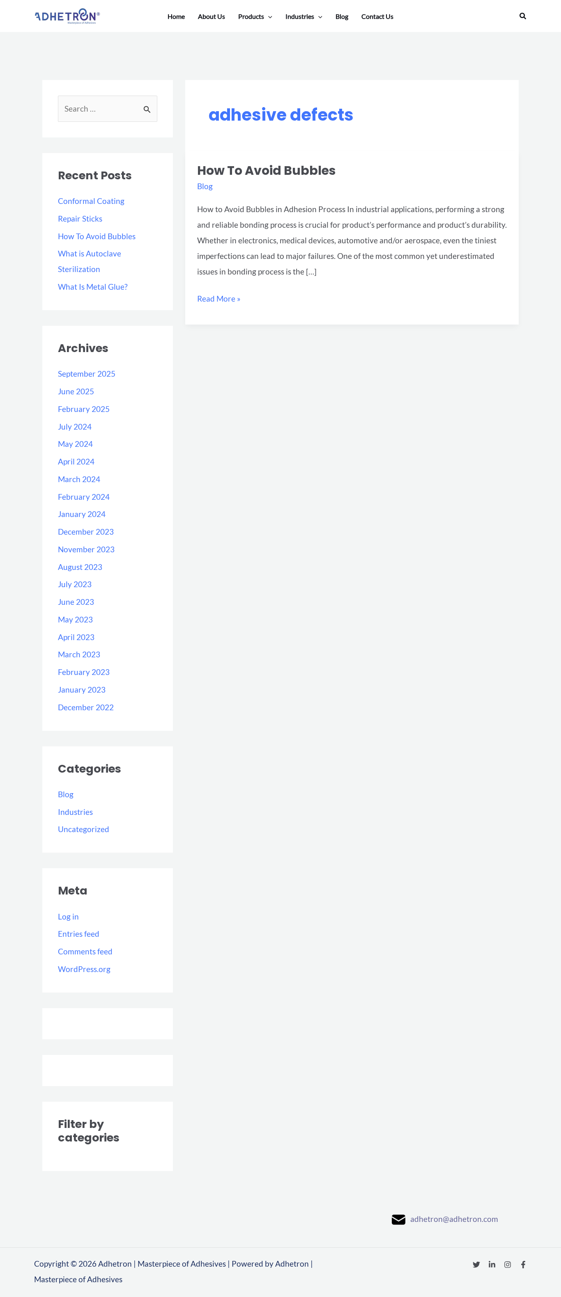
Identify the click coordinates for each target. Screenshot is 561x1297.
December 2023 (86, 531)
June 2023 (76, 601)
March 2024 (79, 479)
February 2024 (84, 496)
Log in (68, 916)
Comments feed (85, 951)
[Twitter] (476, 1264)
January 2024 (82, 514)
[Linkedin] (492, 1264)
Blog (66, 794)
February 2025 (84, 409)
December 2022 (86, 707)
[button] (523, 16)
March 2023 (79, 654)
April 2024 (76, 461)
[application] (268, 16)
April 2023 (76, 637)
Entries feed (78, 933)
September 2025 (86, 373)
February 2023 (84, 672)
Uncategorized (83, 829)
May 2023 (75, 619)
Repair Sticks (80, 218)
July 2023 (75, 584)
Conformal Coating (91, 201)
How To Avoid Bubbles (97, 236)
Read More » (219, 297)
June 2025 (76, 391)
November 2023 (86, 549)
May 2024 (75, 443)
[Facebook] (523, 1264)
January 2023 (82, 689)
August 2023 (80, 567)
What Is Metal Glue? (93, 286)
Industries (75, 812)
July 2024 (75, 426)
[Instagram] (507, 1264)
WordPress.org (84, 969)
